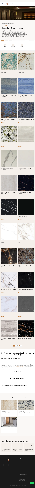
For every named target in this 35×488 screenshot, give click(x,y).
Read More (17, 371)
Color (6, 41)
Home (3, 23)
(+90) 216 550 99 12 (21, 473)
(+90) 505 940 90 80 (22, 479)
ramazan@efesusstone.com (23, 480)
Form (10, 41)
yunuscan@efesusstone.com (23, 474)
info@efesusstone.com (22, 476)
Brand (2, 41)
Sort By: (27, 41)
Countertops (6, 23)
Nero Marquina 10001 (19, 366)
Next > (20, 345)
